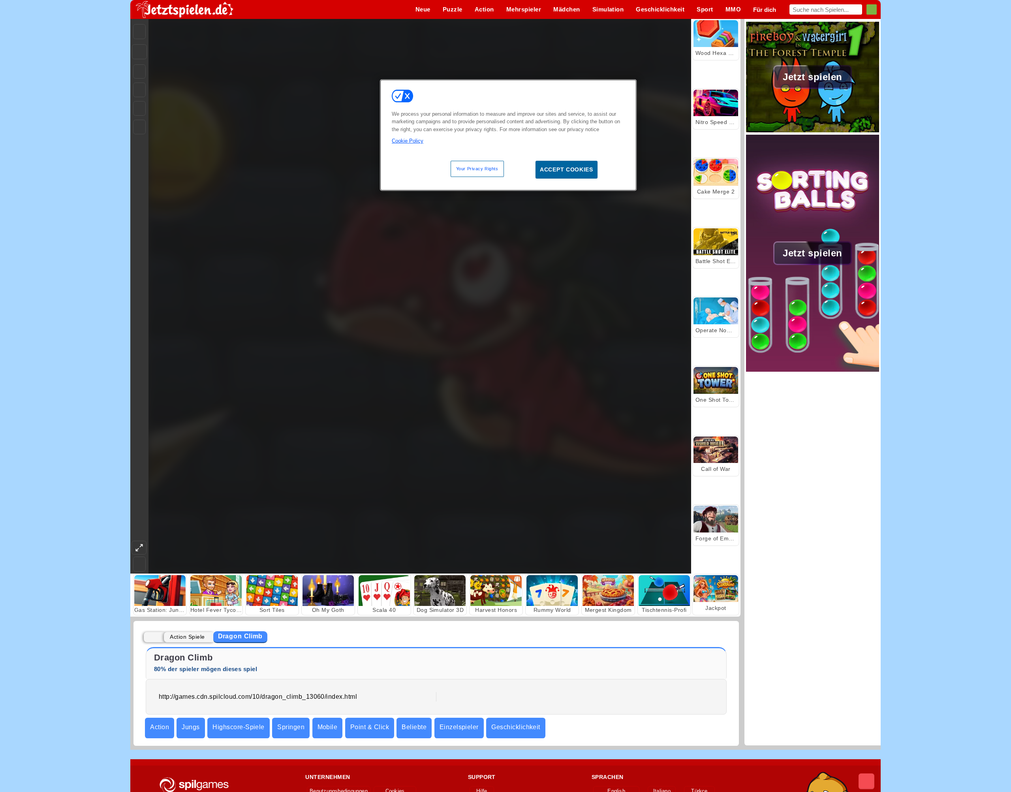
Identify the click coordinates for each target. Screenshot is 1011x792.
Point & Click (369, 727)
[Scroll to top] (866, 781)
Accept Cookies (566, 169)
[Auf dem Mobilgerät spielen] (139, 127)
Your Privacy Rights (477, 168)
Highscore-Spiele (238, 727)
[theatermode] (139, 548)
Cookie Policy (407, 141)
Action (159, 727)
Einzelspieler (459, 727)
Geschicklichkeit (515, 727)
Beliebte (414, 727)
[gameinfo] (139, 108)
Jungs (190, 727)
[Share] (139, 51)
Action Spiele (187, 637)
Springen (290, 727)
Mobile (328, 727)
